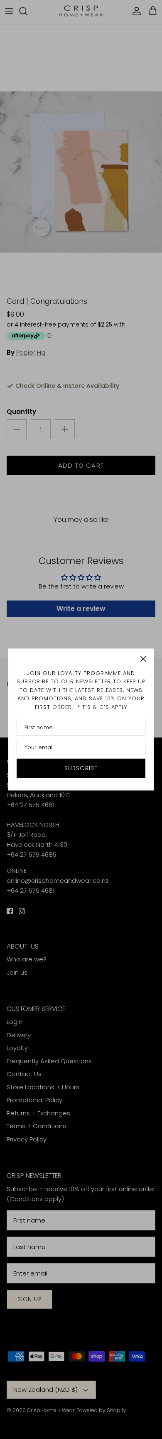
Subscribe (81, 768)
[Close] (143, 659)
